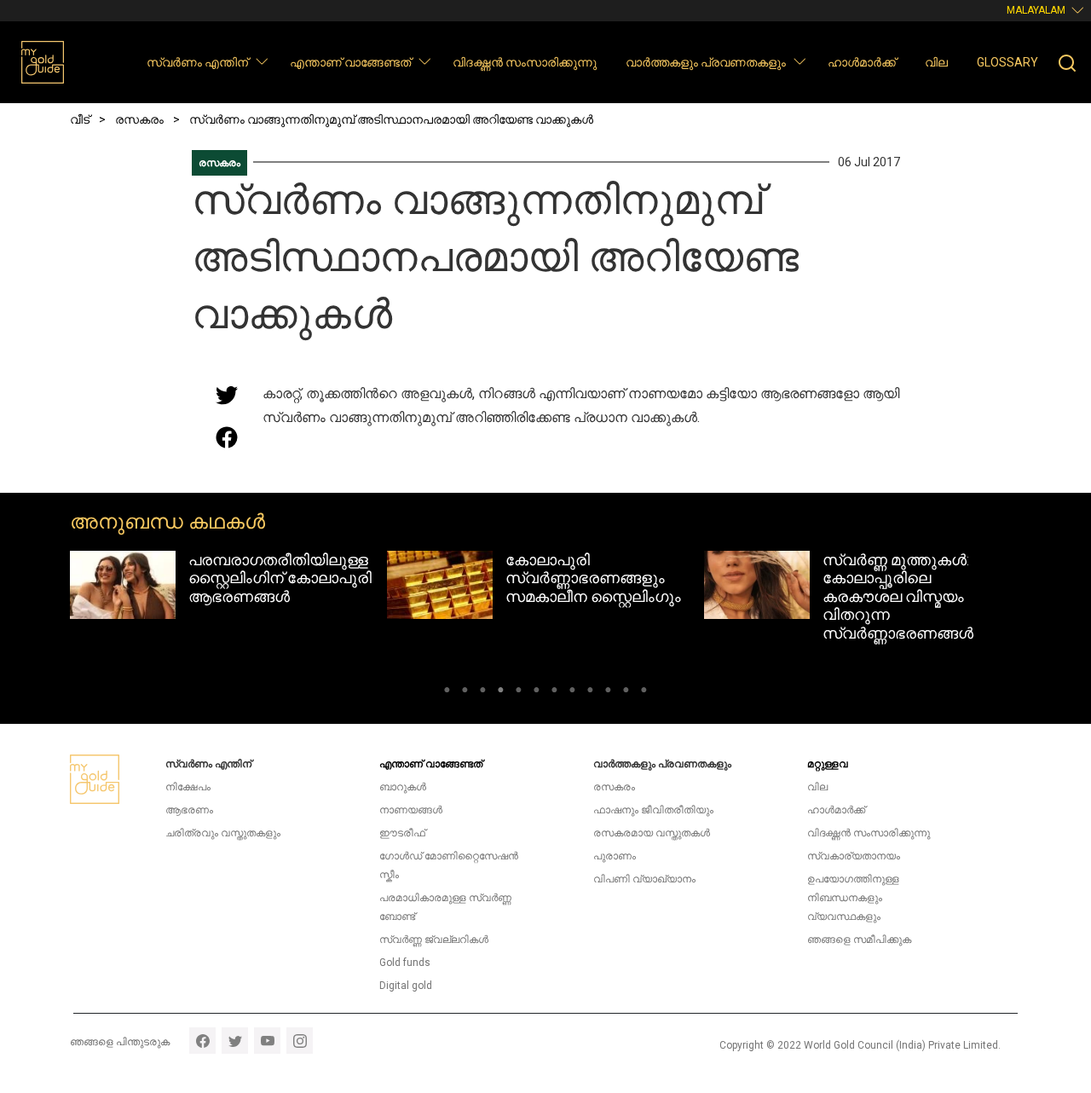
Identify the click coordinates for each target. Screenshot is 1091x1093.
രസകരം (219, 163)
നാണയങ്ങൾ (410, 810)
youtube (267, 1040)
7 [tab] (554, 692)
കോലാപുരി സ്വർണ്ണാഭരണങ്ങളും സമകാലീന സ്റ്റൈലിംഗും (593, 578)
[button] (261, 61)
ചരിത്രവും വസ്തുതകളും (222, 833)
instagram (299, 1040)
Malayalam (1036, 10)
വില (936, 62)
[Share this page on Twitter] (227, 395)
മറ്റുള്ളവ (827, 764)
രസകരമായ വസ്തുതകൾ (651, 833)
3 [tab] (483, 692)
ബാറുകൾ (402, 787)
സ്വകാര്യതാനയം (853, 856)
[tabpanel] (228, 585)
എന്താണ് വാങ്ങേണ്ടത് (350, 62)
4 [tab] (501, 692)
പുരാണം (614, 856)
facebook (202, 1040)
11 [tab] (626, 692)
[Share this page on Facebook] (227, 437)
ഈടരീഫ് (402, 833)
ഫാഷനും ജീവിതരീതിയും (653, 810)
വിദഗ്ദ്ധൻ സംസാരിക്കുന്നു (525, 62)
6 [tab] (537, 692)
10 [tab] (608, 692)
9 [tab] (590, 692)
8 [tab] (572, 692)
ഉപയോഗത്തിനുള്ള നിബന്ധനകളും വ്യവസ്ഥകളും (853, 897)
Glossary (1007, 62)
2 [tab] (465, 692)
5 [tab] (519, 692)
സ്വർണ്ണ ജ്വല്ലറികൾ (433, 940)
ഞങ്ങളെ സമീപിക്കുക (859, 940)
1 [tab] (447, 692)
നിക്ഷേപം (188, 787)
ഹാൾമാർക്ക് (862, 62)
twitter (235, 1040)
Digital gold (405, 986)
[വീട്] (42, 62)
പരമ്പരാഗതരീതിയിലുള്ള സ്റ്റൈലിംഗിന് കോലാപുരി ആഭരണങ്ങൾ (280, 578)
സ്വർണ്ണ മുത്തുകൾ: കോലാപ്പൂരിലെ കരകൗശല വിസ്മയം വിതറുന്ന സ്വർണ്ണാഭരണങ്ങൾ (898, 596)
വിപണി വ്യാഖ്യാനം (644, 879)
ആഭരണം (189, 810)
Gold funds (404, 963)
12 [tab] (644, 692)
